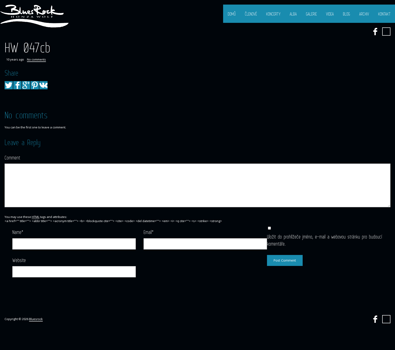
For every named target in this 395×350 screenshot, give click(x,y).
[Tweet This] (9, 85)
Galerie (311, 14)
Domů (232, 14)
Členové (251, 14)
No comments (36, 59)
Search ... (386, 31)
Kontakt (384, 14)
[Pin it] (35, 85)
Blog (346, 14)
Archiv (364, 14)
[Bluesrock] (34, 16)
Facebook (375, 31)
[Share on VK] (43, 85)
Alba (293, 14)
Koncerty (273, 14)
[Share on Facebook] (17, 85)
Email (149, 232)
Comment (12, 157)
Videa (330, 14)
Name (17, 232)
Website (19, 260)
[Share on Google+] (26, 85)
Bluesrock (36, 319)
